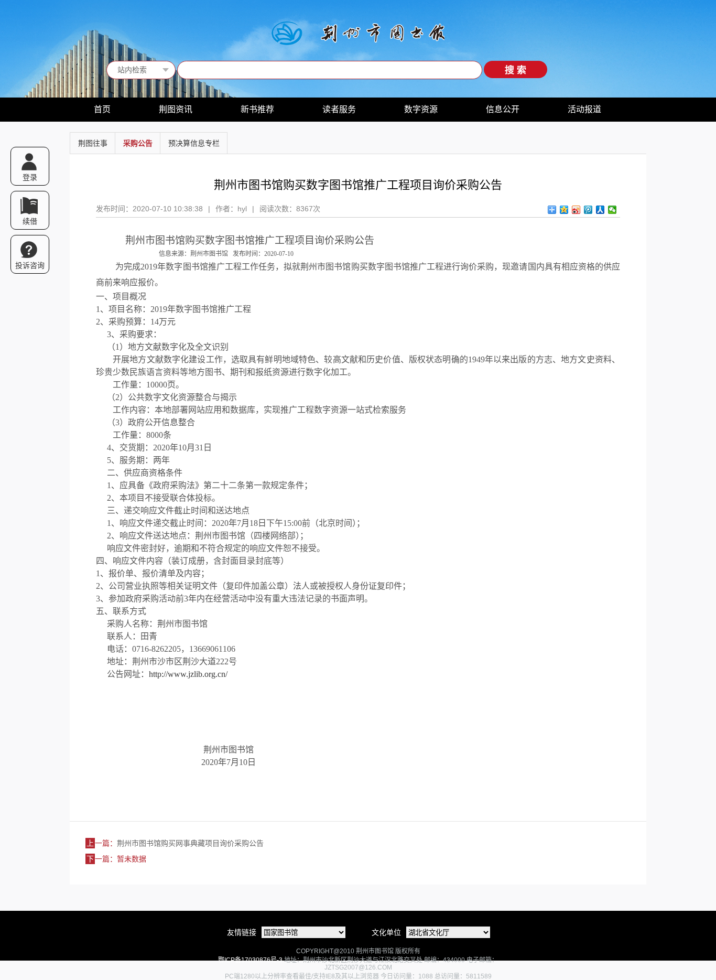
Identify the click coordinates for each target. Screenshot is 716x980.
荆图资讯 (175, 109)
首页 (102, 109)
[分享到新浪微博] (576, 210)
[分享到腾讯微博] (588, 210)
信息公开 (502, 109)
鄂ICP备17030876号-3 (250, 960)
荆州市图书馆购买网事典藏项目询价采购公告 (190, 843)
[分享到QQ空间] (564, 210)
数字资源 (421, 109)
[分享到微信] (612, 210)
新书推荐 (257, 109)
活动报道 (584, 109)
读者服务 (339, 109)
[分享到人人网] (600, 210)
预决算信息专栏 (194, 143)
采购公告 (138, 143)
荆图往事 (92, 143)
